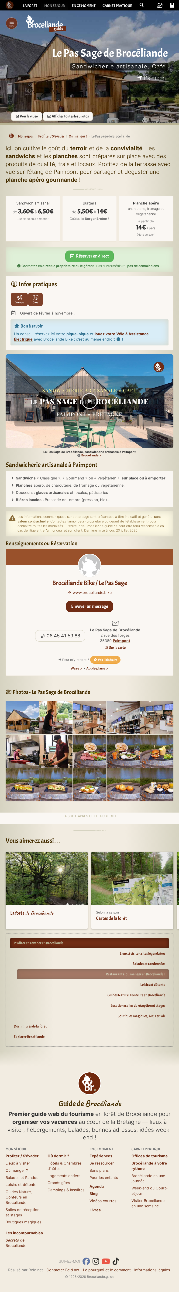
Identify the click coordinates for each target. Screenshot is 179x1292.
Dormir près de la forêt (30, 1026)
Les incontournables (24, 1233)
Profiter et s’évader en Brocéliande (38, 943)
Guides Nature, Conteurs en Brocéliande (136, 995)
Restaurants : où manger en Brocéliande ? (135, 974)
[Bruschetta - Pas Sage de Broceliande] (89, 784)
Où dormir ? (58, 1156)
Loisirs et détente (152, 984)
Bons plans (99, 1170)
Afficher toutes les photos (70, 116)
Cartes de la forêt (111, 918)
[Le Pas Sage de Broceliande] (156, 717)
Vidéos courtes (103, 1200)
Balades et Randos (22, 1177)
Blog (94, 1193)
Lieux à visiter (18, 1163)
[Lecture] (89, 401)
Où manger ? (17, 1170)
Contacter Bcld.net (62, 1270)
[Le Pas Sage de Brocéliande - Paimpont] (22, 717)
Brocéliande (90, 455)
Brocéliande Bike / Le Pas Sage (89, 583)
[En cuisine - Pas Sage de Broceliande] (55, 751)
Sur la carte (117, 647)
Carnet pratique (117, 5)
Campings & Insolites (66, 1190)
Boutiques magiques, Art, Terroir (141, 1016)
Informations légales (152, 1270)
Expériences (101, 1156)
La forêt (30, 5)
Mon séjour (54, 5)
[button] (141, 5)
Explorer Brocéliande (29, 1036)
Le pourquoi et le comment (107, 1270)
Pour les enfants (104, 1177)
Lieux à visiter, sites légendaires (142, 953)
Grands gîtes (59, 1182)
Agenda (97, 1186)
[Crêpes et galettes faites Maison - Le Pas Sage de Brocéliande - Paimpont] (55, 717)
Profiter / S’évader (22, 1156)
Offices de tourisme (149, 1156)
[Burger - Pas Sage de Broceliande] (156, 751)
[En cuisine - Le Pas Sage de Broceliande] (22, 751)
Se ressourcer (102, 1163)
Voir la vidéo (28, 116)
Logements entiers (64, 1175)
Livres (95, 1210)
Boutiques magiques (23, 1222)
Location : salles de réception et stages (138, 1005)
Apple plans (95, 668)
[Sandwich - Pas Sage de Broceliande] (22, 784)
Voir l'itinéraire (107, 660)
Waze (75, 668)
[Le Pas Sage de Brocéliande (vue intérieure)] (89, 717)
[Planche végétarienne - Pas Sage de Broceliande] (123, 751)
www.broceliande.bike (92, 592)
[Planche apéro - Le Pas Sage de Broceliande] (89, 751)
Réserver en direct (92, 256)
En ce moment (84, 5)
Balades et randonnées (148, 963)
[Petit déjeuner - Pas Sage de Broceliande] (156, 784)
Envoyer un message (89, 606)
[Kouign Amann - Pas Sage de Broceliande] (123, 784)
